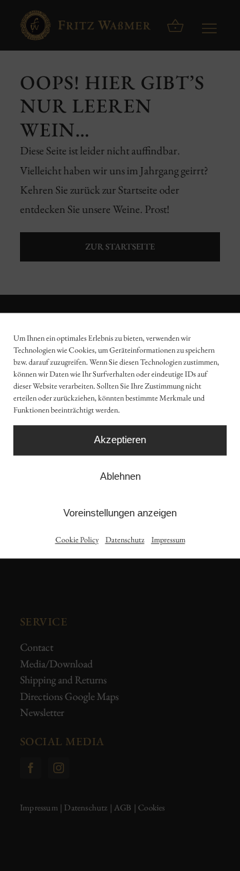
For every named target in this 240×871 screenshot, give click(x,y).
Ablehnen (120, 476)
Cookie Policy (77, 539)
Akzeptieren (120, 439)
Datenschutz (125, 539)
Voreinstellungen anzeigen (120, 512)
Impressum (168, 539)
